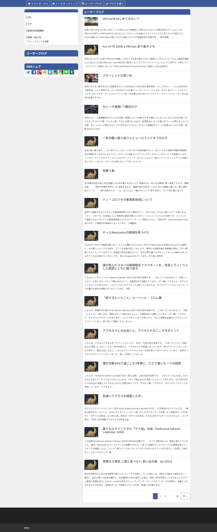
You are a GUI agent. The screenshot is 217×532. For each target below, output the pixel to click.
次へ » (185, 496)
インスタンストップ (66, 3)
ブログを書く (116, 3)
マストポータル (39, 3)
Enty (26, 527)
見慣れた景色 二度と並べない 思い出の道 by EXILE (137, 461)
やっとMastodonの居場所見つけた (126, 232)
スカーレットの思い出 (117, 75)
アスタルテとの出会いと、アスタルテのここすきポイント (141, 330)
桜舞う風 (108, 170)
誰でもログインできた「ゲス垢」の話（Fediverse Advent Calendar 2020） (141, 430)
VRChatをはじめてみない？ (121, 18)
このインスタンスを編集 (37, 41)
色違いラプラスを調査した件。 (123, 396)
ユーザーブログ (93, 3)
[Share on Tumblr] (71, 71)
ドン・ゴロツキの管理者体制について (128, 199)
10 (177, 496)
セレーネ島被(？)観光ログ (120, 106)
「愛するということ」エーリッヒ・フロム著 (132, 298)
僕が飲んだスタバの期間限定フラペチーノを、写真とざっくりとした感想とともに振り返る (145, 266)
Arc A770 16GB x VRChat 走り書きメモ (129, 46)
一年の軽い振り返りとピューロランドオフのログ (135, 138)
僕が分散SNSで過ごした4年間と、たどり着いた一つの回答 (142, 363)
